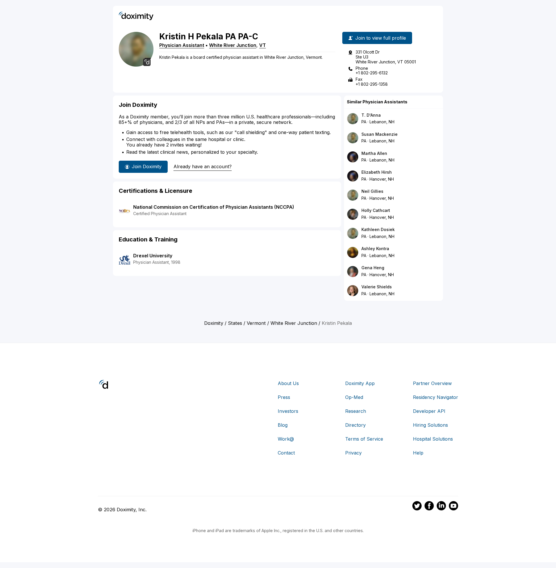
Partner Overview (432, 383)
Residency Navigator (435, 397)
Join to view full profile (380, 38)
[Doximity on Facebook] (429, 507)
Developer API (429, 411)
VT (262, 45)
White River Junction (232, 45)
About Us (288, 383)
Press (284, 397)
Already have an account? (202, 166)
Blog (283, 425)
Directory (355, 425)
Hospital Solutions (433, 439)
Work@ (286, 439)
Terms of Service (364, 439)
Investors (288, 411)
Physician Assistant (181, 45)
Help (418, 453)
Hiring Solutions (430, 425)
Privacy (353, 453)
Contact (286, 453)
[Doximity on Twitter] (417, 507)
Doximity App (360, 383)
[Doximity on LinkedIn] (441, 507)
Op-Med (354, 397)
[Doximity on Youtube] (453, 507)
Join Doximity (147, 166)
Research (355, 411)
